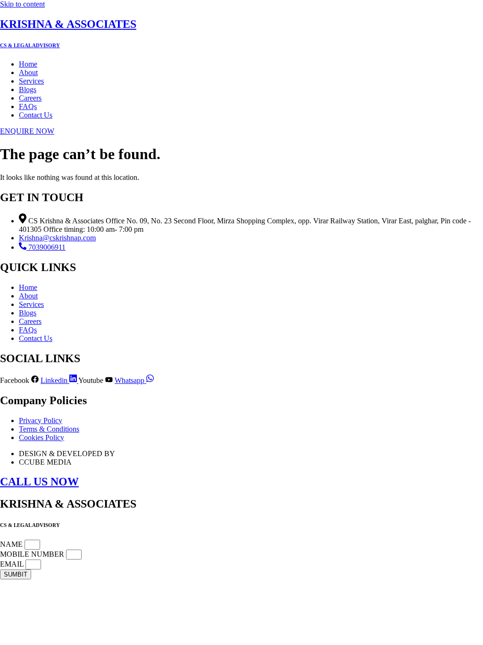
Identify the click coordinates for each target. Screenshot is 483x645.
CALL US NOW (39, 481)
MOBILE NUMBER (33, 554)
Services (31, 81)
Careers (30, 98)
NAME (12, 544)
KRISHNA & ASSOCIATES (68, 24)
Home (28, 64)
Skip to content (22, 4)
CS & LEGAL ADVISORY (30, 45)
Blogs (27, 89)
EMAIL (12, 564)
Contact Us (35, 115)
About (28, 72)
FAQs (28, 106)
